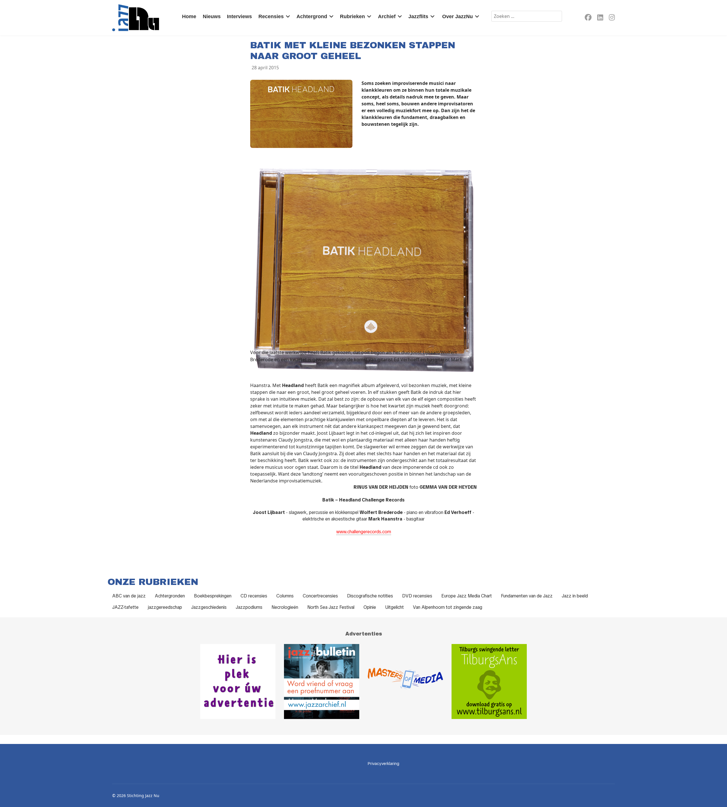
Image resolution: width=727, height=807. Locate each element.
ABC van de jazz (129, 596)
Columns (285, 596)
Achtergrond (311, 16)
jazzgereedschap (165, 607)
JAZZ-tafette (125, 607)
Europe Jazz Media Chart (466, 596)
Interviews (239, 16)
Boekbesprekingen (212, 596)
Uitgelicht (394, 607)
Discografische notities (370, 596)
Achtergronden (170, 596)
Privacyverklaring (383, 763)
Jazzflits (418, 16)
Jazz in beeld (575, 596)
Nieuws (212, 16)
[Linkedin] (600, 18)
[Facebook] (588, 18)
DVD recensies (417, 596)
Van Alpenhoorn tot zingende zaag (447, 607)
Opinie (370, 607)
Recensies (271, 16)
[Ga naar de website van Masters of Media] (405, 681)
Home (189, 16)
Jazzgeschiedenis (209, 607)
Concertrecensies (320, 596)
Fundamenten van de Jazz (527, 596)
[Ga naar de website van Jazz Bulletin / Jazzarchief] (321, 681)
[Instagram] (612, 18)
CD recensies (254, 596)
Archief (387, 16)
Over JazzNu (457, 16)
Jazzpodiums (249, 607)
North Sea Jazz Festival (330, 607)
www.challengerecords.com (363, 532)
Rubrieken (352, 16)
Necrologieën (284, 607)
